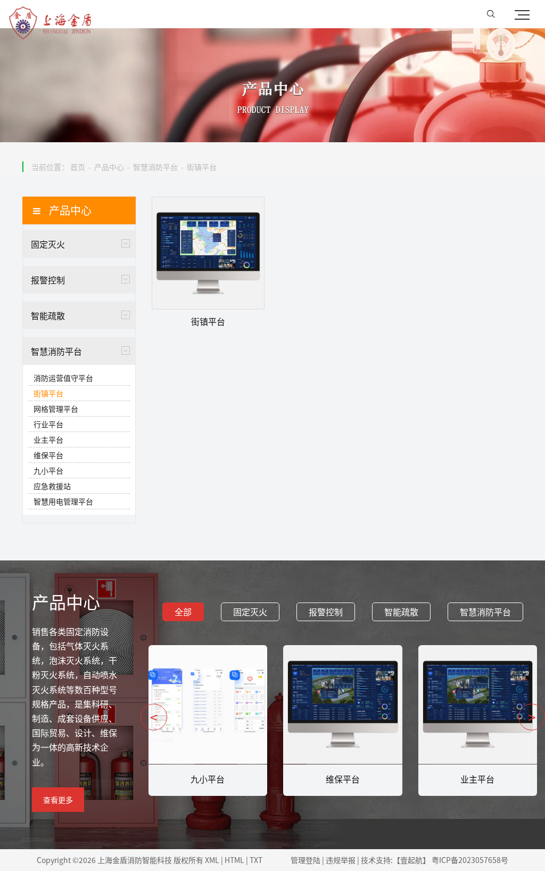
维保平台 (48, 455)
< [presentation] (154, 717)
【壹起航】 (411, 859)
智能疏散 (48, 315)
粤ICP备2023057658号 (470, 859)
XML (212, 859)
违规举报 (341, 859)
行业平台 (48, 424)
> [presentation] (531, 717)
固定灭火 (48, 244)
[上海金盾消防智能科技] (50, 14)
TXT (256, 859)
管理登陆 (305, 859)
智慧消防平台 (155, 166)
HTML (234, 859)
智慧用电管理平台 (63, 501)
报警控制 (48, 279)
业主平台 (48, 439)
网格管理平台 (56, 408)
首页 (77, 166)
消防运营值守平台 (63, 377)
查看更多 (58, 799)
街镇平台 (202, 166)
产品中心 (109, 166)
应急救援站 (52, 486)
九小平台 (48, 470)
